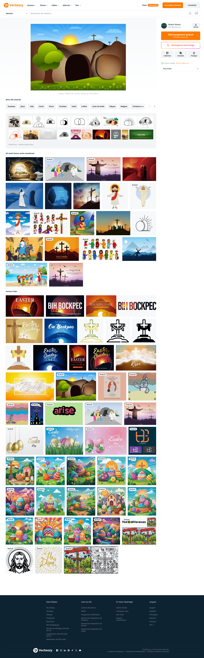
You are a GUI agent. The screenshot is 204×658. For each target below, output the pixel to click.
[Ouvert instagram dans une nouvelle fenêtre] (61, 650)
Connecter (192, 5)
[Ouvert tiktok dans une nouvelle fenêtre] (72, 650)
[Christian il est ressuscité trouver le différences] (139, 531)
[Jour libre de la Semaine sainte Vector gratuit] (139, 249)
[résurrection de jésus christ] (24, 196)
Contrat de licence (88, 608)
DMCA (83, 611)
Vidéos (54, 5)
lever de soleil (98, 106)
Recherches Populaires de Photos (91, 624)
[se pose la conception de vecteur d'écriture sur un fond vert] (64, 413)
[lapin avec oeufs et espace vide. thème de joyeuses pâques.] (17, 413)
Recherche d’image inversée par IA (57, 629)
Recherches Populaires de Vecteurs (91, 619)
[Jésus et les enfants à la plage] (26, 275)
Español (152, 611)
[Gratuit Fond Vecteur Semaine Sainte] (62, 249)
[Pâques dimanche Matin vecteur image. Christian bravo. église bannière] (101, 358)
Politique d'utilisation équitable (158, 651)
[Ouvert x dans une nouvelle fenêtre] (76, 650)
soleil (74, 106)
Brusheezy (50, 608)
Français (152, 621)
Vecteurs (30, 5)
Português (153, 614)
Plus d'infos (167, 69)
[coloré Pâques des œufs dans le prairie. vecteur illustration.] (50, 471)
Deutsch (152, 618)
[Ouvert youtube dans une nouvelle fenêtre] (80, 650)
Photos (43, 5)
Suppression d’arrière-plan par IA (57, 635)
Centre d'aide (121, 608)
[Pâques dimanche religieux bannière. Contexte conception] (24, 331)
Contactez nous (122, 611)
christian (62, 106)
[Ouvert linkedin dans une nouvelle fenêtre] (65, 650)
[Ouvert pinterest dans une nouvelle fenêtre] (69, 650)
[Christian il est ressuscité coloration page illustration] (91, 560)
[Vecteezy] (13, 5)
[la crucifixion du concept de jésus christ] (86, 196)
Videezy (49, 614)
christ (41, 106)
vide (32, 106)
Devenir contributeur (121, 619)
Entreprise (50, 618)
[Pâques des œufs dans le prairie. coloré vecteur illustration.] (48, 531)
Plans (144, 5)
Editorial (66, 5)
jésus (22, 106)
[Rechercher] (190, 13)
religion (124, 106)
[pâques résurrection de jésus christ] (143, 196)
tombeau (11, 106)
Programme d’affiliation (90, 614)
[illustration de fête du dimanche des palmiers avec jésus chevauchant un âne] (24, 249)
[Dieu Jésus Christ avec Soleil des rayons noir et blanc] (19, 560)
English (152, 608)
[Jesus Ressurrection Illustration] (104, 169)
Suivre (196, 27)
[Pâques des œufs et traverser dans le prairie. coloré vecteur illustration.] (142, 471)
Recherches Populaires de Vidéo (91, 630)
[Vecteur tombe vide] (76, 386)
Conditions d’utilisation (116, 651)
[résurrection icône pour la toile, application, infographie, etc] (91, 331)
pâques (112, 106)
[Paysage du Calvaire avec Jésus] (113, 223)
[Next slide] (152, 106)
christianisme (138, 106)
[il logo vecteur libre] (142, 441)
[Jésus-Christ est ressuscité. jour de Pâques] (139, 169)
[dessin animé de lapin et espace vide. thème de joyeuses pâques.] (142, 386)
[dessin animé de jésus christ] (115, 196)
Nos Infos (120, 614)
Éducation (50, 621)
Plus (77, 5)
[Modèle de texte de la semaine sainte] (66, 275)
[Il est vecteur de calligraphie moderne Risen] (48, 560)
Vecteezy (49, 611)
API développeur (53, 625)
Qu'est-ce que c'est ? (182, 63)
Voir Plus (141, 134)
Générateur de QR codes (56, 639)
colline (84, 106)
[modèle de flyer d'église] (112, 386)
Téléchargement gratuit (181, 35)
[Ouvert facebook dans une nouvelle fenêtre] (57, 650)
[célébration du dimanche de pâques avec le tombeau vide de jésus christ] (24, 169)
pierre (51, 106)
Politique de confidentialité (135, 651)
